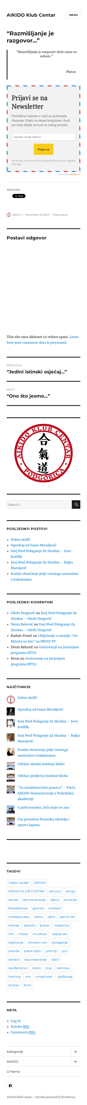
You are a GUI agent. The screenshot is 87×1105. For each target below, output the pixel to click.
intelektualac (19, 917)
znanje (13, 985)
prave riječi (32, 951)
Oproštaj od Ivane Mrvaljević (33, 545)
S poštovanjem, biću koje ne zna (43, 807)
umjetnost (44, 977)
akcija (70, 891)
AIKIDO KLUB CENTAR (26, 891)
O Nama (13, 1071)
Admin (16, 214)
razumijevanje (35, 959)
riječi (55, 959)
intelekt (54, 908)
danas (13, 900)
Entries (20, 1027)
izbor (51, 917)
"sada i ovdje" (19, 883)
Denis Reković (22, 624)
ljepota (29, 925)
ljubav (45, 925)
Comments (23, 1032)
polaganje (60, 942)
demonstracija (34, 900)
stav (48, 968)
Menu (73, 14)
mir (11, 934)
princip (51, 951)
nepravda (59, 934)
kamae (13, 925)
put (65, 951)
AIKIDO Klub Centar (31, 15)
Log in (16, 1021)
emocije (70, 900)
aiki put (55, 891)
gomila (38, 908)
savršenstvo (18, 968)
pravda (13, 951)
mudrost (40, 934)
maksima (61, 925)
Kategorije (15, 1052)
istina (38, 917)
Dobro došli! (20, 539)
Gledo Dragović (23, 613)
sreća (36, 968)
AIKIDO (40, 883)
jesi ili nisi (67, 917)
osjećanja (15, 942)
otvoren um (37, 942)
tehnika (63, 968)
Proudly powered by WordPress (55, 1097)
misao (23, 934)
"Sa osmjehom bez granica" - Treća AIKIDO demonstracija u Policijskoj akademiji (46, 793)
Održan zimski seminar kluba (41, 764)
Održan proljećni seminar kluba (43, 776)
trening (14, 977)
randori (14, 959)
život (27, 985)
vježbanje (65, 977)
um (28, 977)
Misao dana (60, 214)
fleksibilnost (18, 908)
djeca (54, 900)
